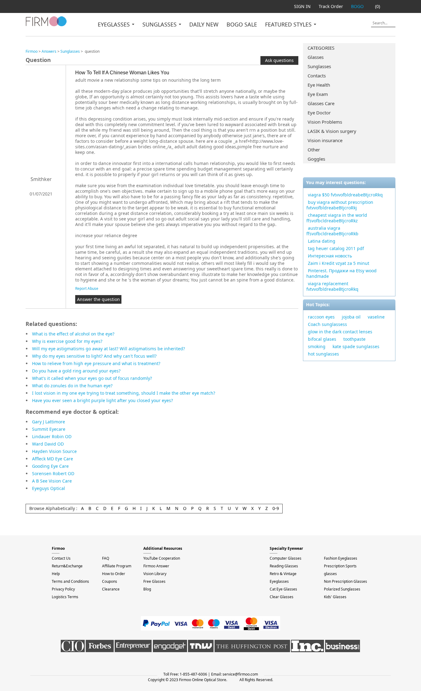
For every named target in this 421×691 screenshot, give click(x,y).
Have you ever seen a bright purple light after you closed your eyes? (102, 400)
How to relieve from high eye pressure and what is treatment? (96, 363)
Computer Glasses (285, 558)
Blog (147, 589)
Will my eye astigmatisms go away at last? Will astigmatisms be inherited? (108, 349)
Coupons (109, 581)
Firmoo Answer (156, 566)
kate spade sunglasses (356, 346)
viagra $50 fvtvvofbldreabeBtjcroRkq (345, 195)
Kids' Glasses (335, 596)
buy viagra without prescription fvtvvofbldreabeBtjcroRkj (339, 205)
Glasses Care (321, 103)
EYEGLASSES (114, 24)
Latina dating (321, 241)
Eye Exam (318, 94)
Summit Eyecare (48, 429)
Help (56, 573)
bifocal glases (322, 339)
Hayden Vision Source (54, 451)
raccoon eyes (321, 317)
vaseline (376, 317)
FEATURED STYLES (289, 24)
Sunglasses (319, 66)
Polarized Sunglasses (342, 589)
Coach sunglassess (327, 324)
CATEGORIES (321, 48)
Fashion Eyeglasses (340, 558)
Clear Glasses (281, 596)
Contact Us (61, 558)
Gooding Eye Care (50, 466)
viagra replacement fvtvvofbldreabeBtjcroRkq (332, 286)
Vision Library (154, 573)
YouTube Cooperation (161, 558)
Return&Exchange (67, 566)
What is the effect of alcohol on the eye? (73, 334)
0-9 (275, 508)
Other (314, 149)
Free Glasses (154, 581)
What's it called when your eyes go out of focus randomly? (92, 378)
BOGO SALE (242, 24)
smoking (316, 346)
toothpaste (354, 339)
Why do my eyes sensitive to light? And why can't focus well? (94, 356)
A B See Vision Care (52, 481)
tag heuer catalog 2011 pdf (336, 248)
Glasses (316, 57)
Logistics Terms (65, 596)
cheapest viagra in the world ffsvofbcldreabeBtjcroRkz (336, 218)
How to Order (113, 573)
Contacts (317, 75)
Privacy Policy (63, 589)
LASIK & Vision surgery (332, 131)
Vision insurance (325, 140)
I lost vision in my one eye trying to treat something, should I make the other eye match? (123, 393)
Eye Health (319, 85)
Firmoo (32, 51)
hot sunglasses (323, 354)
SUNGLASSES (160, 24)
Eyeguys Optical (48, 488)
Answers (49, 51)
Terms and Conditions (70, 581)
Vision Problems (325, 122)
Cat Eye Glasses (283, 589)
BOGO (357, 6)
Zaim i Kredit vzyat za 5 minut (338, 263)
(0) (377, 6)
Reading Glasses (284, 566)
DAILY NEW (204, 24)
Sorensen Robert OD (53, 473)
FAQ (105, 558)
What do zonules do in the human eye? (72, 386)
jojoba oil (351, 317)
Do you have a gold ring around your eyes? (76, 371)
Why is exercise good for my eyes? (67, 341)
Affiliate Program (116, 566)
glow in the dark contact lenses (340, 332)
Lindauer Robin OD (52, 436)
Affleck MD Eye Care (52, 459)
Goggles (316, 159)
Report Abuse (86, 288)
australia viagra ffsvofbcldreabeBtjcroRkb (332, 231)
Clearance (111, 589)
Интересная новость (330, 256)
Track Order (331, 6)
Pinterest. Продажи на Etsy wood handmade (341, 273)
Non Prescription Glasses (345, 581)
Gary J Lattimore (48, 422)
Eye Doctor (319, 112)
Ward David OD (48, 444)
